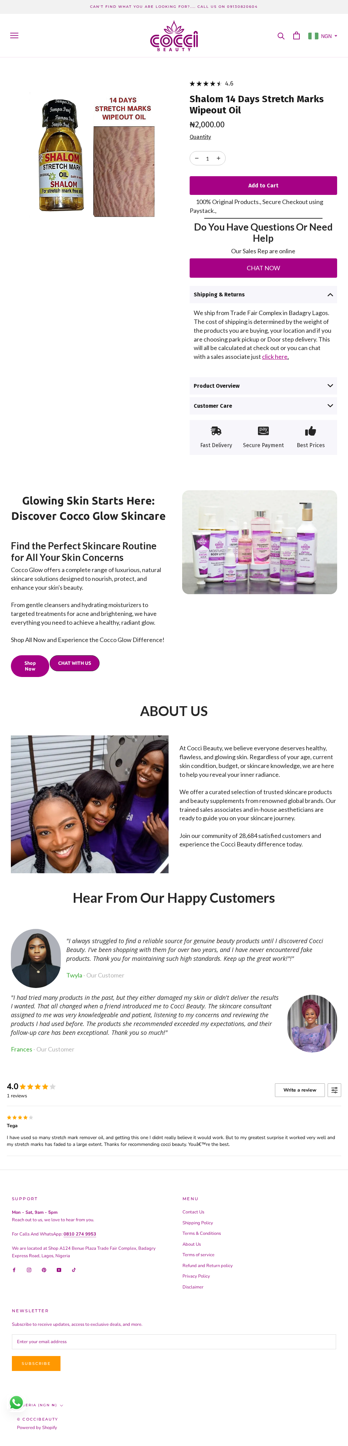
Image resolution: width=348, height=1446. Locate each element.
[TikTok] (74, 1270)
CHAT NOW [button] (263, 268)
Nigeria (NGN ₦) (37, 1405)
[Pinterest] (44, 1270)
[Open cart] (296, 35)
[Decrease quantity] (218, 158)
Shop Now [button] (30, 666)
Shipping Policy (197, 1223)
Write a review (299, 1090)
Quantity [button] (200, 137)
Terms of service (198, 1255)
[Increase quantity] (196, 158)
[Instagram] (29, 1270)
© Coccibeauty (37, 1419)
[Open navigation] (14, 35)
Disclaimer (193, 1287)
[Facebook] (14, 1270)
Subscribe (36, 1363)
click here (275, 356)
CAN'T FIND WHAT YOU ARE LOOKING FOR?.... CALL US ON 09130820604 (174, 6)
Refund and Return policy (207, 1266)
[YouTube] (59, 1270)
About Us (191, 1244)
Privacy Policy (196, 1276)
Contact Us (193, 1212)
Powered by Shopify (37, 1428)
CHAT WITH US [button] (74, 663)
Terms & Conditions (201, 1233)
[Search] (281, 35)
